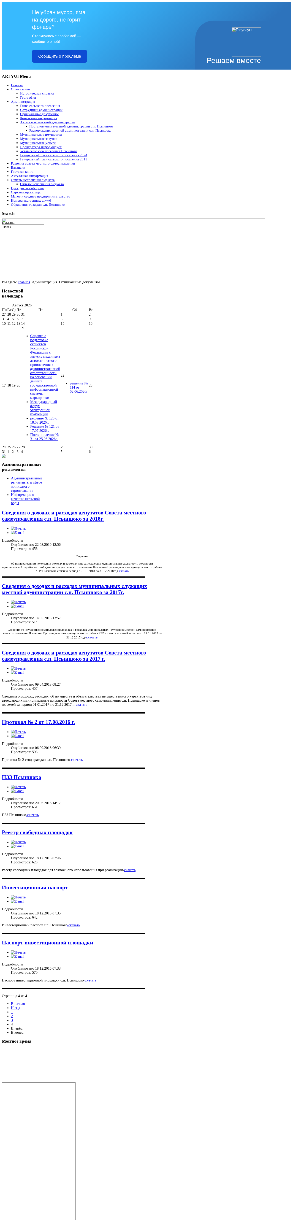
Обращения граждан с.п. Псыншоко (38, 204)
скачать (124, 571)
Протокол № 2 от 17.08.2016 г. (38, 722)
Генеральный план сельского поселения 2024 (53, 155)
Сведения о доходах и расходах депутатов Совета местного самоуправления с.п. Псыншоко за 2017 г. (74, 656)
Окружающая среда (26, 192)
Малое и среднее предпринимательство (40, 196)
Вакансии (18, 167)
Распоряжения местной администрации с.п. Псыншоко (70, 130)
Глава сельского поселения (40, 106)
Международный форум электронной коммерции (43, 408)
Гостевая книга (22, 171)
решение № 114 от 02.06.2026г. (79, 387)
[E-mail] (17, 533)
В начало (18, 1004)
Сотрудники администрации (41, 110)
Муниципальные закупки (38, 139)
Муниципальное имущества (41, 134)
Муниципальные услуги (38, 143)
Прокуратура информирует (41, 147)
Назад (15, 1008)
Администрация (23, 101)
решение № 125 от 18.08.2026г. (44, 420)
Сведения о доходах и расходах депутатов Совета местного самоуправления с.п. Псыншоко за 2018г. (74, 516)
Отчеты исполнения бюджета (33, 180)
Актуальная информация (29, 176)
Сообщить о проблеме (59, 56)
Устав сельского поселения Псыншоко (48, 151)
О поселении (20, 89)
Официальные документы (39, 114)
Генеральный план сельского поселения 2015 (53, 159)
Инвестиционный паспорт (35, 887)
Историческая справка (37, 93)
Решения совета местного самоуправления (43, 163)
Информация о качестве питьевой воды (25, 499)
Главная (17, 85)
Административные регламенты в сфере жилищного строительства (26, 484)
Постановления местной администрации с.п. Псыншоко (71, 126)
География (28, 97)
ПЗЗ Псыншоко (21, 777)
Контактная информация (38, 118)
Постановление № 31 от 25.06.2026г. (44, 437)
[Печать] (18, 528)
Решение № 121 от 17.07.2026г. (44, 428)
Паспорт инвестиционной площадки (47, 943)
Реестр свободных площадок (37, 832)
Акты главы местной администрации (47, 122)
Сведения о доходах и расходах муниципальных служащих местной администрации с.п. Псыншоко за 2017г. (74, 589)
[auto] (36, 1081)
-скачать (81, 704)
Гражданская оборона (27, 188)
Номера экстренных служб (31, 200)
